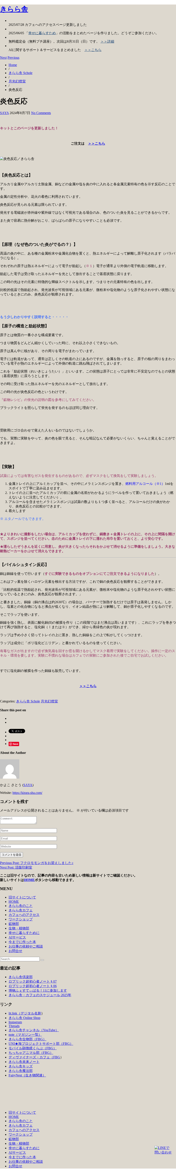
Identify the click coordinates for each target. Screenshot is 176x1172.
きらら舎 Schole (20, 73)
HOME (29, 880)
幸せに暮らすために (24, 933)
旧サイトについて (22, 897)
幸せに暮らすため (42, 33)
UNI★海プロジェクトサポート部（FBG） (41, 1043)
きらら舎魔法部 (21, 1071)
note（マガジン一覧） (25, 1034)
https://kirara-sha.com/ (27, 793)
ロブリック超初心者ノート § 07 (33, 981)
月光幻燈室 (17, 81)
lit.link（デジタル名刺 (25, 1013)
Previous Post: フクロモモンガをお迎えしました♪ (36, 863)
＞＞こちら (93, 50)
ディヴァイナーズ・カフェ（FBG (34, 1057)
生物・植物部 (19, 928)
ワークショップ (21, 919)
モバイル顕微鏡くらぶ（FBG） (33, 1048)
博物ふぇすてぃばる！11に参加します (38, 990)
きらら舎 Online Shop (24, 1018)
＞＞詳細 (107, 41)
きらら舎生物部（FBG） (27, 1039)
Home (13, 65)
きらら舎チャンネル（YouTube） (34, 1030)
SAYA (4, 113)
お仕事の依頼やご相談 (26, 946)
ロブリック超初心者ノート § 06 (33, 986)
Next (3, 57)
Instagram (15, 1022)
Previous (13, 57)
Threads (14, 1026)
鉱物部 (14, 924)
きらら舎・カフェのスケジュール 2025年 (40, 995)
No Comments (41, 113)
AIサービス (17, 937)
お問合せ (15, 951)
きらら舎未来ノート (24, 1062)
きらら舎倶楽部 (21, 977)
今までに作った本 (22, 942)
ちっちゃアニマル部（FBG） (31, 1052)
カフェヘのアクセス (24, 915)
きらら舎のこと (21, 906)
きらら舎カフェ (21, 910)
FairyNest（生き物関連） (27, 1075)
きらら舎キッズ (21, 1066)
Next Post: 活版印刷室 (16, 867)
